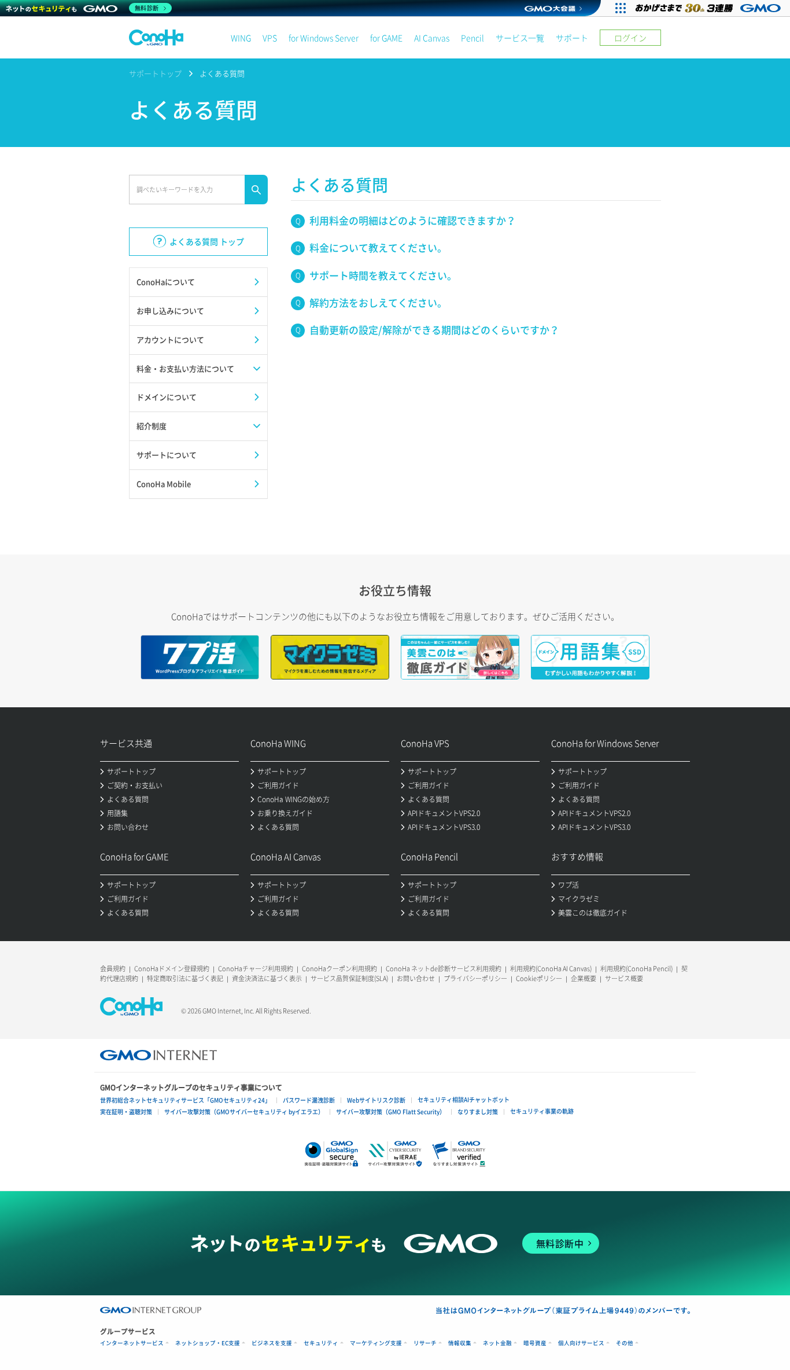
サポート (572, 37)
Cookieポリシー (539, 978)
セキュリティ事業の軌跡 (542, 1111)
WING (241, 37)
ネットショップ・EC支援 (207, 1343)
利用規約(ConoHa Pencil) (636, 969)
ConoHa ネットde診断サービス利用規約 (443, 969)
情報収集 (459, 1343)
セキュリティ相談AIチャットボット (464, 1099)
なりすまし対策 (477, 1111)
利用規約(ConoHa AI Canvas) (551, 969)
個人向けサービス (581, 1343)
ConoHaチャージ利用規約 (255, 969)
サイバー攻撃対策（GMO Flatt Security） (390, 1111)
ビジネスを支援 (272, 1343)
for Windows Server (324, 37)
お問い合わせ (416, 978)
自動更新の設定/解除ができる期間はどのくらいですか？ (434, 329)
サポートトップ (155, 73)
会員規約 (112, 969)
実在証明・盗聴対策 (126, 1111)
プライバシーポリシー (475, 978)
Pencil (472, 37)
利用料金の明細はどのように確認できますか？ (412, 220)
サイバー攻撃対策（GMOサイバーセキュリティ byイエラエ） (244, 1111)
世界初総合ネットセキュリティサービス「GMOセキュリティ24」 (185, 1100)
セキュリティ (321, 1343)
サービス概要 (624, 978)
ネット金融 (497, 1343)
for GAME (386, 37)
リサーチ (425, 1343)
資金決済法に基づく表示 (267, 978)
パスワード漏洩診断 (309, 1100)
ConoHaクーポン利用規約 (339, 969)
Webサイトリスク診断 (376, 1100)
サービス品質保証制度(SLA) (349, 978)
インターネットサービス (132, 1343)
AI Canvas (431, 37)
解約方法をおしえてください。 (378, 302)
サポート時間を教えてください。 (383, 275)
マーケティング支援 (376, 1343)
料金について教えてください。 (378, 247)
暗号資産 (535, 1343)
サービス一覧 (520, 37)
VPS (270, 37)
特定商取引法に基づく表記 (185, 978)
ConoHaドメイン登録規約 (171, 969)
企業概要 (583, 978)
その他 (624, 1343)
